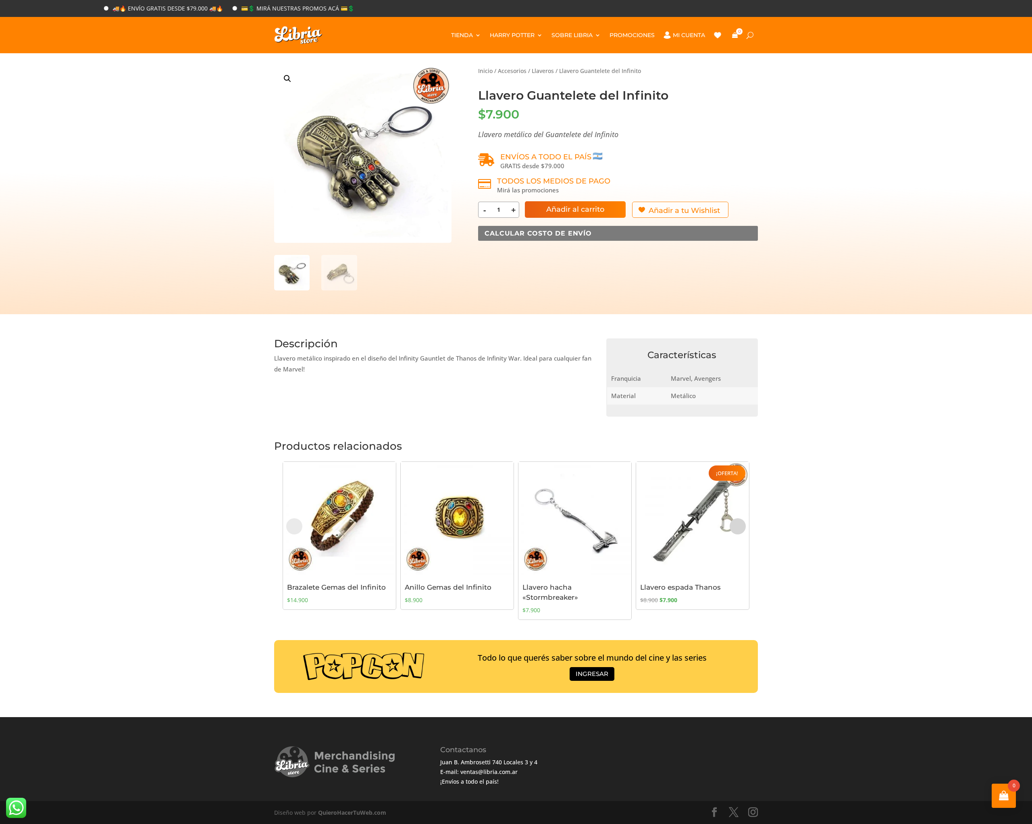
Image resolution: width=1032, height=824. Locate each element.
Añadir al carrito (575, 209)
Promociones (632, 35)
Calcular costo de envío (538, 233)
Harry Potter (512, 35)
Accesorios (512, 71)
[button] (287, 78)
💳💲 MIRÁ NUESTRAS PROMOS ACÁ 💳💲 (268, 8)
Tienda (462, 35)
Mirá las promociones (528, 190)
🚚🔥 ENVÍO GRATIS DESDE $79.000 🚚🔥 (138, 8)
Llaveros (543, 71)
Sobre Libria (572, 35)
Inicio (485, 71)
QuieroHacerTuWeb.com (352, 812)
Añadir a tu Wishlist (684, 210)
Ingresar (592, 674)
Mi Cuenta (689, 35)
